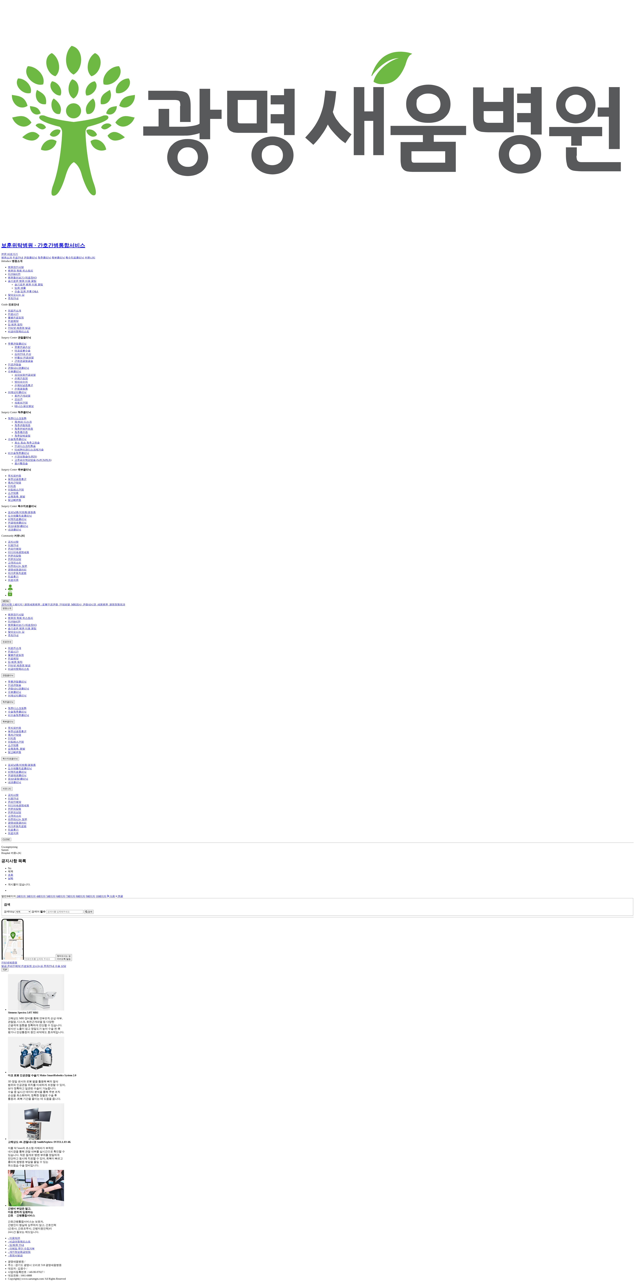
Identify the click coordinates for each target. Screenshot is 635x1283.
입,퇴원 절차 (15, 324)
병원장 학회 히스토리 (20, 270)
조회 (10, 874)
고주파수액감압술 (33, 460)
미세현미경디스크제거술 (29, 449)
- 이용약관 (14, 1238)
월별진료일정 (16, 317)
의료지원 (13, 580)
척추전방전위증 (24, 428)
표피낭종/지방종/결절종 (22, 512)
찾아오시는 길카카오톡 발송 (64, 957)
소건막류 (13, 493)
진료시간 (13, 314)
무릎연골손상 (22, 347)
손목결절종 (21, 388)
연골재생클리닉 (17, 522)
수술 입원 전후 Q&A (26, 291)
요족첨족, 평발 (16, 496)
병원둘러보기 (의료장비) (22, 277)
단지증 (12, 486)
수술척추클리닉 (17, 439)
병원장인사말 (16, 267)
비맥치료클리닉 (17, 519)
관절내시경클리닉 (18, 368)
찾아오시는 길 (16, 295)
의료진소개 (14, 310)
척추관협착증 (22, 425)
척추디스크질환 (17, 418)
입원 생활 (20, 288)
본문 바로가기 (9, 254)
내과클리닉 (14, 529)
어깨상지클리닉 (17, 392)
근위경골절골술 (24, 361)
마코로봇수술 (22, 350)
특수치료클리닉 (74, 257)
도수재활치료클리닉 (20, 515)
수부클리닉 (14, 371)
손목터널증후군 (24, 385)
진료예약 (13, 321)
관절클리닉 (30, 257)
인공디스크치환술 (25, 446)
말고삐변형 (14, 500)
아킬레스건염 (16, 489)
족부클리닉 (58, 257)
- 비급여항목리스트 (19, 1241)
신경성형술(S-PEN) (26, 456)
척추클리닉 (44, 257)
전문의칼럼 (14, 555)
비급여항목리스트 (18, 331)
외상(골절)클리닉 (18, 526)
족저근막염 (14, 482)
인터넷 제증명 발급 (19, 328)
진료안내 (18, 257)
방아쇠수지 (21, 381)
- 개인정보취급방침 (19, 1252)
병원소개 (6, 257)
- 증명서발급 (15, 1255)
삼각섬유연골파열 (25, 375)
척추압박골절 (22, 435)
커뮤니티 (90, 257)
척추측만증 (21, 432)
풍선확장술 (21, 463)
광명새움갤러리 (17, 569)
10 (101, 896)
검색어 (38, 911)
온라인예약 (14, 548)
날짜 (10, 878)
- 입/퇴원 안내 (16, 1245)
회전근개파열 (22, 395)
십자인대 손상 (23, 354)
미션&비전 (14, 274)
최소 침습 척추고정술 (27, 442)
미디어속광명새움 (18, 552)
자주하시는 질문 (17, 566)
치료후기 (13, 576)
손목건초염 (21, 378)
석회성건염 (21, 402)
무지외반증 (14, 475)
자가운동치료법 (17, 573)
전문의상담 (14, 559)
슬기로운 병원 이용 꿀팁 (22, 281)
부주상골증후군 (17, 479)
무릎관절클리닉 (17, 343)
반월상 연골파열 (24, 357)
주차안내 (13, 298)
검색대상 (9, 911)
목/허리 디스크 (23, 421)
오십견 (18, 399)
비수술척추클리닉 (18, 453)
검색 (89, 911)
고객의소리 (14, 562)
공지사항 (13, 541)
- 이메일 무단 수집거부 (21, 1248)
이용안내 (13, 545)
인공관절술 (14, 364)
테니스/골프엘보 (24, 406)
